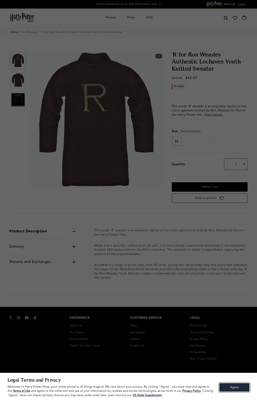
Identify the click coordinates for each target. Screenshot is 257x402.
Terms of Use (21, 391)
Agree (234, 387)
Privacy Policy (191, 391)
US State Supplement (147, 395)
